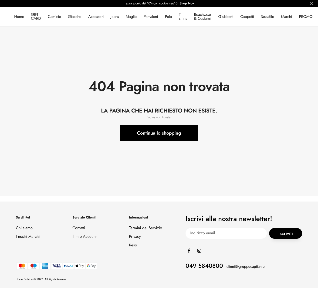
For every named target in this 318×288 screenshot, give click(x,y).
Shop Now (187, 3)
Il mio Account (84, 236)
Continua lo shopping (159, 133)
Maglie (131, 17)
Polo (168, 17)
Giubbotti (225, 17)
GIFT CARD (36, 16)
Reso (133, 245)
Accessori (96, 17)
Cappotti (247, 17)
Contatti (78, 228)
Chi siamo (24, 228)
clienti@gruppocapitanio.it (247, 266)
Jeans (115, 17)
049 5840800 (204, 266)
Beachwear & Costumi (202, 16)
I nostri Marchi (28, 236)
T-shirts (183, 16)
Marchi (286, 17)
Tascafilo (267, 17)
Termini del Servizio (145, 228)
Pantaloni (151, 17)
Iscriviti (285, 233)
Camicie (54, 17)
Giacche (74, 17)
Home (19, 17)
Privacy (135, 236)
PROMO (305, 17)
